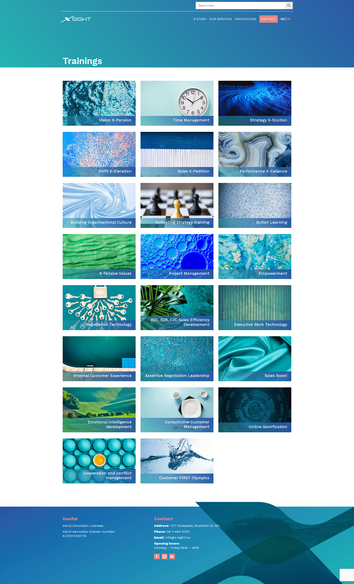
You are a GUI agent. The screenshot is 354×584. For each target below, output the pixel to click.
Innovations (245, 19)
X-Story (199, 19)
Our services (220, 19)
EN (288, 19)
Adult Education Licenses (83, 526)
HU (283, 19)
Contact (268, 19)
